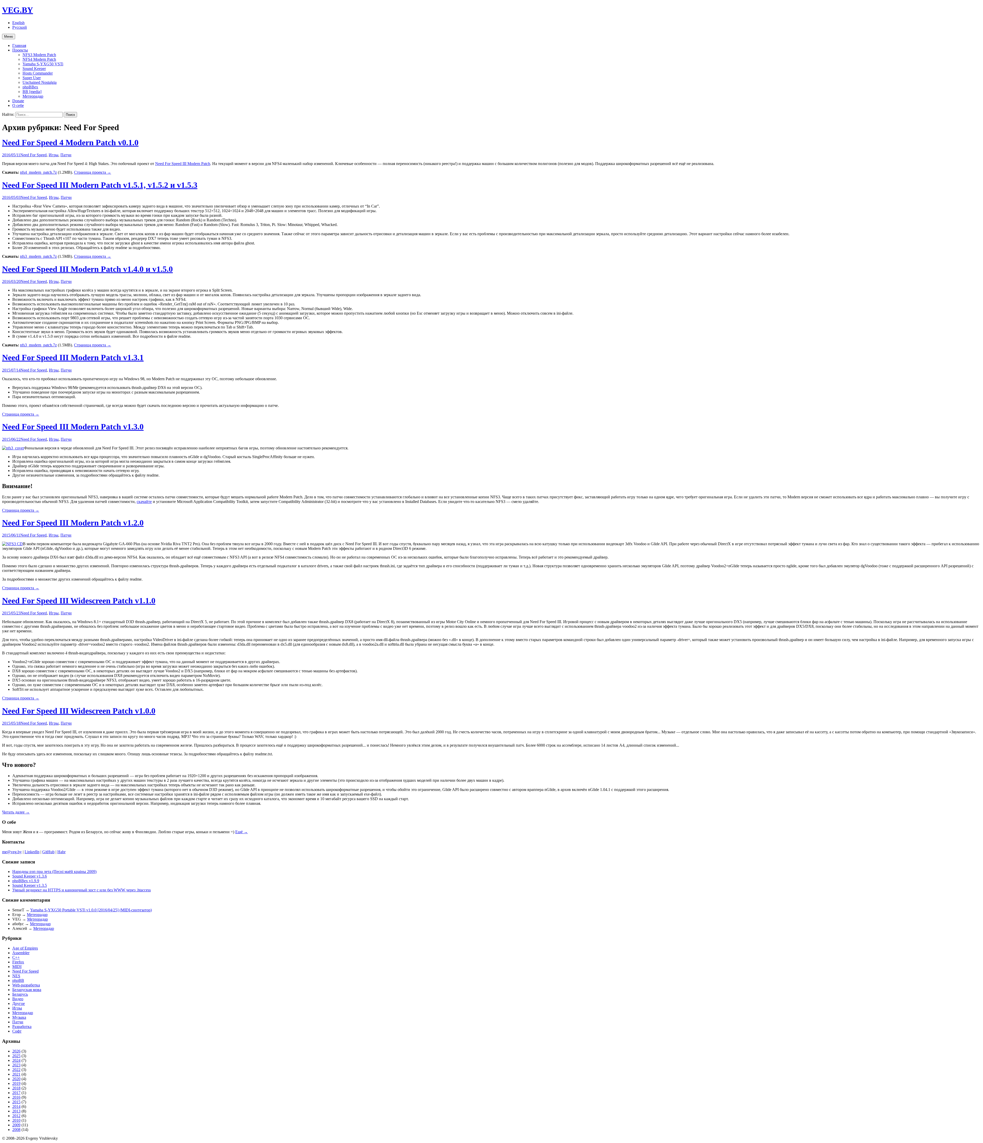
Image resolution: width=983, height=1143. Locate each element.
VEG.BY (17, 10)
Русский (19, 27)
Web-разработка (26, 985)
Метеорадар (33, 96)
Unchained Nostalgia (40, 82)
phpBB (18, 980)
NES (16, 976)
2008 (16, 1129)
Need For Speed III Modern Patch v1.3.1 (73, 357)
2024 (16, 1060)
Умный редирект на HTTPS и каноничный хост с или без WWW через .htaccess (81, 890)
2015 (16, 1102)
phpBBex (30, 87)
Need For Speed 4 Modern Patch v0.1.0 (70, 142)
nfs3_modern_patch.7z (38, 256)
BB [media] (32, 91)
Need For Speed (33, 155)
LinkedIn (32, 852)
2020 (16, 1079)
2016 (16, 1097)
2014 (16, 1106)
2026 (16, 1051)
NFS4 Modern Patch (39, 59)
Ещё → (241, 832)
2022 (16, 1069)
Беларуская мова (26, 989)
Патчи (65, 155)
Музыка (19, 1017)
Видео (17, 999)
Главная (19, 45)
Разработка (21, 1026)
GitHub (48, 852)
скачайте (144, 501)
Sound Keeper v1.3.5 (29, 885)
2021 (16, 1074)
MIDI (17, 966)
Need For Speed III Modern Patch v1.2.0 (73, 522)
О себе (18, 105)
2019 (16, 1083)
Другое (18, 1003)
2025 (16, 1056)
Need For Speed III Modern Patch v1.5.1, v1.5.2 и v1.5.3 (99, 185)
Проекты (20, 50)
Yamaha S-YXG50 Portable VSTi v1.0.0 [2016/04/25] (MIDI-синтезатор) (91, 910)
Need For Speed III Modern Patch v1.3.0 (73, 426)
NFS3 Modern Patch (39, 55)
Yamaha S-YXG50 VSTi (43, 64)
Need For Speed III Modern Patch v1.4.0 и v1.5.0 (87, 269)
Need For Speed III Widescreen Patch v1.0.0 (78, 710)
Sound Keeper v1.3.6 (29, 876)
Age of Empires (25, 948)
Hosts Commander (38, 73)
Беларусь (20, 994)
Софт (17, 1031)
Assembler (20, 953)
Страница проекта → (92, 172)
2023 (16, 1065)
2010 (16, 1120)
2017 (16, 1092)
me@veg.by (12, 852)
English (18, 22)
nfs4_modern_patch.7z (38, 172)
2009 (16, 1125)
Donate (18, 101)
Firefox (18, 962)
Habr (61, 852)
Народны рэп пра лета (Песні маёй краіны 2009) (54, 871)
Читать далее (16, 812)
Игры (53, 155)
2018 (16, 1088)
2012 (16, 1116)
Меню (8, 36)
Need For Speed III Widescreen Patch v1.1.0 (78, 600)
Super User (32, 78)
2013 (16, 1111)
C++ (16, 957)
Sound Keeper (34, 68)
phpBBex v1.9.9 (25, 881)
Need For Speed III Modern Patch (182, 163)
